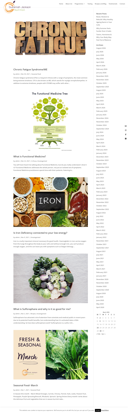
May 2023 (100, 181)
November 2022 (102, 202)
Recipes (33, 314)
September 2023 (102, 167)
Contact (122, 4)
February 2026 (101, 69)
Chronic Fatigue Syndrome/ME (30, 69)
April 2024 (100, 143)
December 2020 (102, 279)
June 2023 (100, 178)
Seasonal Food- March (25, 385)
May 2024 (100, 139)
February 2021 (101, 272)
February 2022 (101, 234)
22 (98, 328)
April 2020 (100, 307)
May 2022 (100, 223)
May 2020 (100, 304)
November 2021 (102, 241)
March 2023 (100, 188)
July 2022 (99, 216)
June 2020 (100, 300)
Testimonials (113, 4)
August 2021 (101, 251)
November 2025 (102, 80)
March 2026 (100, 66)
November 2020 (102, 283)
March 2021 (100, 269)
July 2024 (99, 132)
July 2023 (99, 174)
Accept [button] (98, 410)
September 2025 (102, 87)
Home (61, 4)
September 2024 (102, 129)
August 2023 (101, 171)
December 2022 (102, 199)
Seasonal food (36, 74)
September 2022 (102, 209)
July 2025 (99, 94)
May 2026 (100, 59)
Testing (90, 4)
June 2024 (100, 136)
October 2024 (101, 125)
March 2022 (100, 230)
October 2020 (101, 286)
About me (69, 4)
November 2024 (102, 122)
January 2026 (101, 73)
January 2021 (101, 276)
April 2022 (100, 227)
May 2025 (100, 101)
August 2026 (101, 48)
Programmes (79, 4)
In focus (34, 161)
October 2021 (101, 244)
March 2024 (100, 146)
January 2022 (101, 237)
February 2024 (101, 150)
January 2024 (101, 153)
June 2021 (100, 258)
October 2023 (101, 164)
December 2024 (102, 118)
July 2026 (99, 52)
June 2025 (100, 97)
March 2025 (100, 108)
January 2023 (101, 195)
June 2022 (100, 220)
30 (100, 331)
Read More (105, 410)
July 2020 (99, 297)
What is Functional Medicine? (29, 156)
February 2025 (101, 111)
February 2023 (101, 192)
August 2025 (101, 90)
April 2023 (100, 185)
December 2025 (102, 76)
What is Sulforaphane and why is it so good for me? (42, 309)
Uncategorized (42, 161)
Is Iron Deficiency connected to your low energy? (40, 232)
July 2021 (99, 255)
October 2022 (101, 206)
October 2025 (101, 83)
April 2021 (100, 265)
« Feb (98, 334)
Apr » (103, 334)
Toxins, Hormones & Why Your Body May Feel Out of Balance (104, 37)
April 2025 (100, 104)
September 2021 (102, 248)
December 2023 (102, 157)
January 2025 (101, 115)
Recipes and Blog (100, 4)
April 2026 (100, 62)
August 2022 (101, 213)
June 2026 (100, 55)
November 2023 (102, 160)
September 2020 (102, 290)
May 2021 (100, 262)
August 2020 (101, 293)
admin (17, 74)
